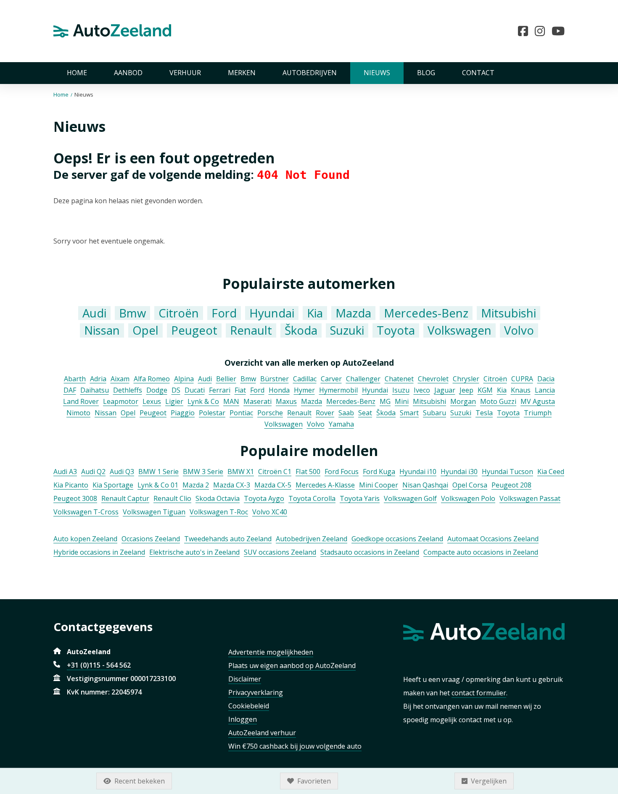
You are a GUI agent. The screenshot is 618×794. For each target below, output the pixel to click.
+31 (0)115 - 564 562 (99, 665)
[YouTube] (558, 31)
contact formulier (479, 692)
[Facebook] (526, 31)
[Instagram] (543, 31)
